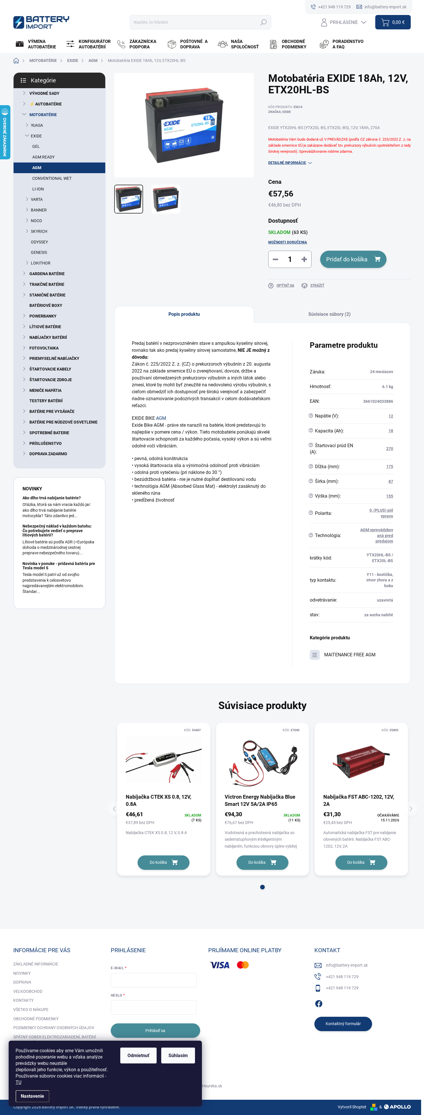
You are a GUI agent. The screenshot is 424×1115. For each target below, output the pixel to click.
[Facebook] (318, 1002)
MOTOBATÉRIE (43, 114)
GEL (36, 146)
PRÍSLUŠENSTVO (45, 443)
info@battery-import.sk (347, 965)
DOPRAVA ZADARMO (48, 453)
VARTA (37, 199)
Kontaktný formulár (343, 1023)
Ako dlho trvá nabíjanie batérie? (51, 498)
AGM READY (43, 157)
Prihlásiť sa (155, 1030)
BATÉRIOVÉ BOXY (45, 305)
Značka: (279, 112)
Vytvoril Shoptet (352, 1107)
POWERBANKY (43, 316)
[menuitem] (38, 44)
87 (391, 481)
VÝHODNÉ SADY (44, 93)
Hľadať (263, 22)
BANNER (39, 210)
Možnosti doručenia (287, 242)
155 (389, 496)
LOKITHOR (40, 263)
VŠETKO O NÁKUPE (30, 1009)
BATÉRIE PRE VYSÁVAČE (51, 411)
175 (389, 466)
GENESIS (39, 252)
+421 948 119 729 (342, 976)
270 (389, 448)
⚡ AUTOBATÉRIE (45, 104)
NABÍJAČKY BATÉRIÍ (48, 337)
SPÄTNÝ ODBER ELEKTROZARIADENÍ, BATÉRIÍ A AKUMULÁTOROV (54, 1040)
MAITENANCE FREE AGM (350, 654)
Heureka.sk (212, 1086)
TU (18, 1082)
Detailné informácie (287, 163)
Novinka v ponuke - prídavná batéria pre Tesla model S (58, 565)
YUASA (37, 125)
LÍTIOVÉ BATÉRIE (45, 326)
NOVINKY (22, 973)
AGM (36, 167)
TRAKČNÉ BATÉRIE (46, 284)
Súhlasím (178, 1055)
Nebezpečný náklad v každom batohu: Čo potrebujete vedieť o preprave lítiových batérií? (57, 530)
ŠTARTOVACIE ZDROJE (50, 379)
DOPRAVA (22, 982)
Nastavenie (32, 1096)
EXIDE (36, 136)
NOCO (36, 220)
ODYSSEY (39, 242)
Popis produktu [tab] (184, 314)
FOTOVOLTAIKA (44, 348)
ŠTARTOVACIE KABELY (50, 369)
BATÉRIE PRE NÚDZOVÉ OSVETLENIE (63, 422)
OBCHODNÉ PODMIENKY (36, 1018)
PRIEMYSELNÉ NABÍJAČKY (54, 358)
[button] (262, 887)
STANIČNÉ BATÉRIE (47, 295)
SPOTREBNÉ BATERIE (49, 432)
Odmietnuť (138, 1055)
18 (391, 430)
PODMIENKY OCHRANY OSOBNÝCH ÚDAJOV (53, 1027)
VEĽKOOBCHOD (27, 991)
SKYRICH (39, 231)
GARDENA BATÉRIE (47, 273)
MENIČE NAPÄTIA (45, 390)
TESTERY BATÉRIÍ (46, 400)
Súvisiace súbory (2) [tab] (329, 314)
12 (391, 416)
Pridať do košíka (346, 259)
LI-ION (38, 189)
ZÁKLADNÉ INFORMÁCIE (35, 964)
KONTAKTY (23, 1000)
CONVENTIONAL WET (52, 178)
